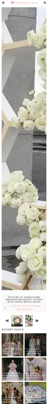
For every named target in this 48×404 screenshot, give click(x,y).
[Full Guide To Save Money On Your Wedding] (35, 344)
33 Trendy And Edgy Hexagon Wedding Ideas (25, 308)
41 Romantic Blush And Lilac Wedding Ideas (12, 351)
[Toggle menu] (3, 3)
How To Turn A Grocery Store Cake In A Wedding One (35, 398)
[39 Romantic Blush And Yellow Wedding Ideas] (35, 369)
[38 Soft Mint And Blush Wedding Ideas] (12, 369)
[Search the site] (45, 3)
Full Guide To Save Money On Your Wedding (33, 351)
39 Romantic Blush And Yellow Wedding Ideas (35, 375)
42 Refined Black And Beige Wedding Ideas (11, 400)
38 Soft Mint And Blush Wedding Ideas (11, 375)
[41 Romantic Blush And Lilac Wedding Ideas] (12, 344)
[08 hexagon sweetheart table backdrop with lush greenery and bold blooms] (29, 320)
